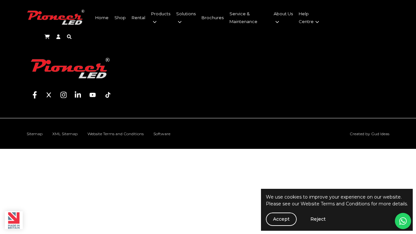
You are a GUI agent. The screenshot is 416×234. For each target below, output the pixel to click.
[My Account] (59, 36)
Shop (120, 17)
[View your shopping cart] (47, 36)
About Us (283, 13)
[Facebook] (34, 94)
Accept (281, 219)
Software (161, 133)
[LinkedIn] (74, 94)
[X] (44, 94)
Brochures (213, 17)
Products (160, 13)
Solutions (186, 13)
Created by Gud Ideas (369, 133)
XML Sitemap (65, 133)
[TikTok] (103, 94)
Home (102, 17)
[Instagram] (59, 94)
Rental (138, 17)
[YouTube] (88, 94)
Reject (318, 219)
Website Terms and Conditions (335, 204)
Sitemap (35, 133)
